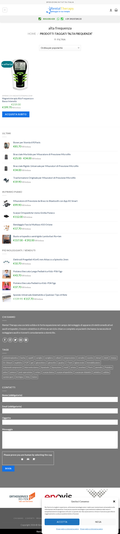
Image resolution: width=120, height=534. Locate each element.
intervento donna (31, 367)
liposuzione (56, 367)
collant (58, 358)
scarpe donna (48, 372)
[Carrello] (116, 10)
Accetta (62, 522)
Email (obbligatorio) (12, 406)
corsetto (81, 358)
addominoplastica (10, 358)
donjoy (113, 358)
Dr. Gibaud (7, 363)
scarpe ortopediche (64, 372)
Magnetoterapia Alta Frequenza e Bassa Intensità (18, 100)
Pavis (90, 367)
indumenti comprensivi (12, 367)
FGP (26, 363)
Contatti (29, 518)
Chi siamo (18, 518)
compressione (69, 358)
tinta (28, 377)
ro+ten (37, 372)
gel (32, 363)
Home (32, 33)
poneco (13, 372)
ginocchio (52, 363)
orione (73, 367)
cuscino (90, 358)
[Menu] (4, 10)
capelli (30, 358)
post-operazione (25, 372)
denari (98, 358)
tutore (34, 377)
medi (66, 367)
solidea (106, 372)
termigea (19, 377)
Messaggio (7, 429)
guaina (61, 363)
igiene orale (79, 363)
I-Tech (69, 363)
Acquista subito (15, 114)
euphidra (18, 363)
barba (22, 358)
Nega (98, 522)
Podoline (108, 367)
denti (106, 358)
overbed (82, 367)
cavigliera (49, 358)
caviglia (39, 358)
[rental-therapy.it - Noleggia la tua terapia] (60, 10)
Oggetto (6, 418)
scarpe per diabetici (83, 372)
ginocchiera (41, 363)
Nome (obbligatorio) (12, 395)
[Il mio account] (110, 10)
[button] (114, 501)
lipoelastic (45, 367)
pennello (98, 367)
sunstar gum (8, 377)
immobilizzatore (93, 363)
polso (5, 372)
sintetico (97, 372)
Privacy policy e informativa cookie (67, 529)
